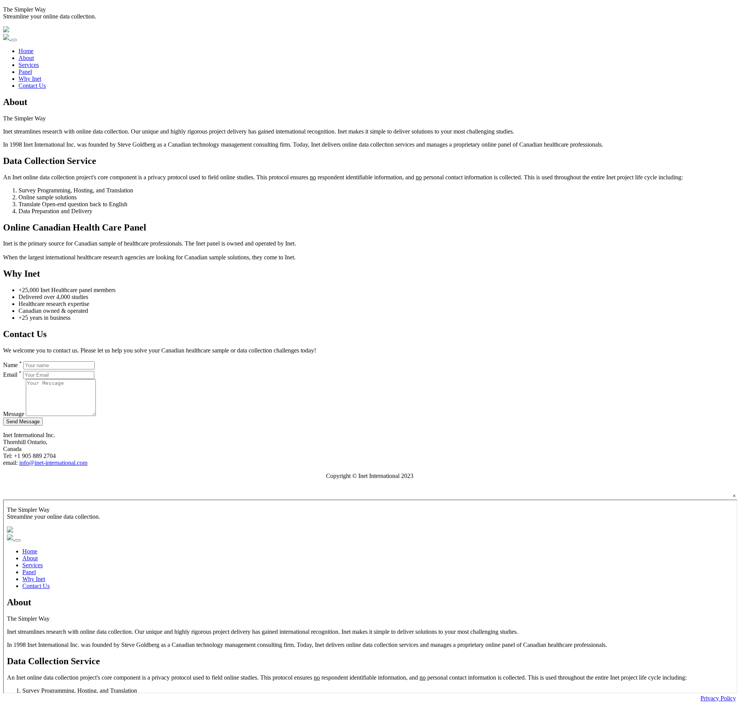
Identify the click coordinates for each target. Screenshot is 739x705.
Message (13, 414)
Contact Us (32, 85)
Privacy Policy (718, 698)
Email (12, 374)
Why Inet (29, 78)
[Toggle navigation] (14, 40)
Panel (25, 71)
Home (25, 51)
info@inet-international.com (53, 462)
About (26, 58)
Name (12, 365)
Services (28, 65)
